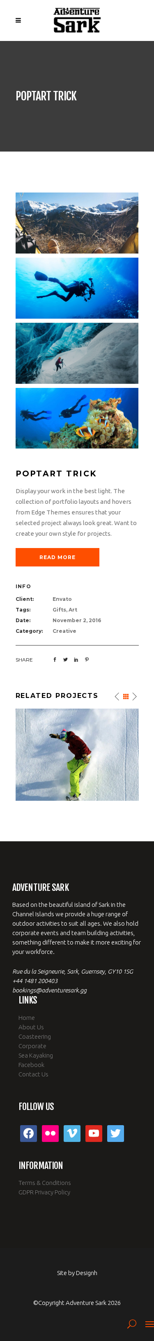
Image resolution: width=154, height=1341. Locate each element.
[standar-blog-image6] (77, 223)
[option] (77, 754)
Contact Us (33, 1074)
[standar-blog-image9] (77, 353)
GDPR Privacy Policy (44, 1192)
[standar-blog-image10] (77, 418)
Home (26, 1017)
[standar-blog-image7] (77, 288)
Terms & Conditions (44, 1182)
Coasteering (34, 1036)
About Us (31, 1027)
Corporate (32, 1045)
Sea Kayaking (35, 1055)
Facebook (31, 1064)
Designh (86, 1272)
